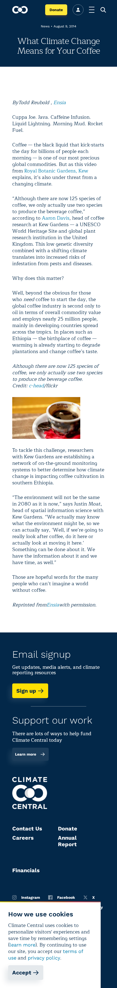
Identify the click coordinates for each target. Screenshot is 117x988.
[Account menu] (78, 9)
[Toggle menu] (91, 10)
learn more (22, 945)
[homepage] (20, 10)
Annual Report (67, 841)
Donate (56, 10)
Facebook (66, 897)
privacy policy (44, 958)
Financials (26, 870)
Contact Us (27, 828)
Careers (23, 837)
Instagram (30, 897)
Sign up (26, 691)
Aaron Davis (55, 218)
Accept (21, 972)
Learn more (25, 754)
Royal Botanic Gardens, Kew (56, 171)
